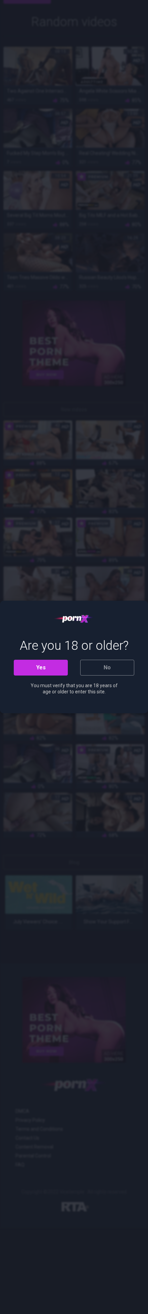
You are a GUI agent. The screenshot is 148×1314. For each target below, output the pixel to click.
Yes (41, 667)
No (107, 667)
